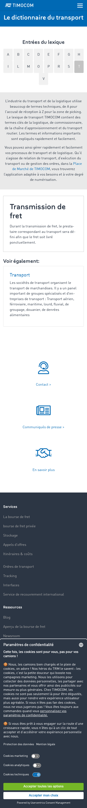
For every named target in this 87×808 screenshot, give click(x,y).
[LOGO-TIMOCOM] (19, 5)
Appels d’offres (14, 545)
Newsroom (11, 636)
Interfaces (11, 585)
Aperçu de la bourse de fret (24, 627)
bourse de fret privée (19, 526)
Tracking (10, 576)
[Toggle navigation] (80, 5)
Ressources (12, 607)
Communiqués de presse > (43, 427)
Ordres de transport (18, 567)
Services (10, 506)
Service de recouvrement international (33, 594)
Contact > (43, 385)
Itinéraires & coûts (18, 554)
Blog (6, 617)
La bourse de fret (16, 517)
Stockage (10, 535)
